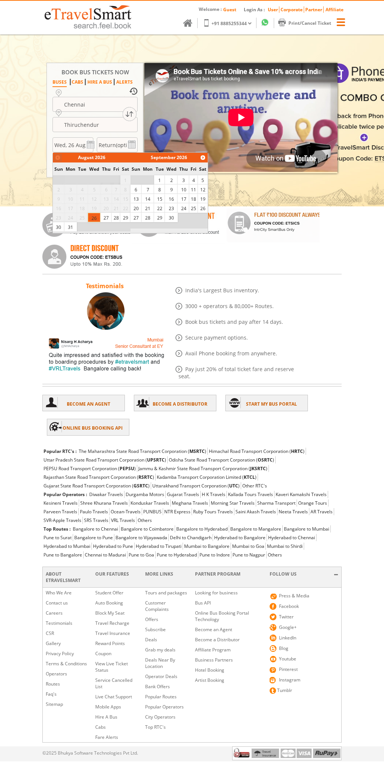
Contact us (57, 603)
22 (159, 208)
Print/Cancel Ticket (309, 23)
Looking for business (216, 593)
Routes (53, 684)
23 (171, 208)
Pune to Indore (215, 555)
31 (70, 227)
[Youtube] (273, 659)
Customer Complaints (157, 606)
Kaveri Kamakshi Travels (301, 494)
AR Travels (321, 511)
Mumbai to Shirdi (285, 546)
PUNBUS (152, 511)
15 (159, 199)
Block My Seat (109, 613)
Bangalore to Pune (93, 537)
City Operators (160, 717)
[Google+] (273, 627)
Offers (151, 619)
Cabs (100, 727)
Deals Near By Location (160, 663)
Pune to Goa (141, 555)
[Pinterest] (273, 669)
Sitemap (54, 704)
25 (193, 208)
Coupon (103, 653)
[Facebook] (273, 606)
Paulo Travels (94, 511)
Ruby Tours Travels (213, 511)
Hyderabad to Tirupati (159, 546)
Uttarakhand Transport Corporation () (196, 486)
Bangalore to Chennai (95, 529)
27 (106, 218)
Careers (54, 613)
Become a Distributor (217, 639)
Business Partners (214, 660)
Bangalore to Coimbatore (147, 529)
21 (147, 208)
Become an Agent (213, 629)
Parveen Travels (60, 511)
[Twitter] (273, 617)
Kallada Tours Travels (250, 494)
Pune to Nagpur (248, 555)
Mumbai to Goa (248, 546)
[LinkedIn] (273, 638)
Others (145, 520)
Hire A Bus (106, 717)
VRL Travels (123, 520)
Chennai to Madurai (105, 555)
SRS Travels (96, 520)
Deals (151, 639)
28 (116, 218)
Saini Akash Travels (256, 511)
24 (183, 208)
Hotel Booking (209, 670)
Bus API (203, 603)
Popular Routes (161, 696)
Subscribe (155, 629)
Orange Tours (312, 503)
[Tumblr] (273, 690)
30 (58, 227)
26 (94, 218)
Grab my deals (160, 650)
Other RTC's (254, 486)
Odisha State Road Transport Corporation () (221, 460)
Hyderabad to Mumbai (67, 546)
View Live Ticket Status (111, 666)
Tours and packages (166, 593)
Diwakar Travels (106, 494)
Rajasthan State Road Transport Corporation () (99, 477)
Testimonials (59, 623)
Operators (56, 674)
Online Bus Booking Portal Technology (222, 616)
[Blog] (273, 648)
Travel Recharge (112, 623)
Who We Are (59, 593)
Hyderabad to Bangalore (240, 537)
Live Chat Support (113, 696)
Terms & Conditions (66, 663)
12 (203, 189)
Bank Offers (157, 686)
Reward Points (110, 643)
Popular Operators (164, 707)
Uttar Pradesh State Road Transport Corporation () (105, 460)
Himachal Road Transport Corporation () (256, 451)
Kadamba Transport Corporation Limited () (206, 477)
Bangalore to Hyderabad (202, 529)
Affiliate (335, 9)
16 (171, 199)
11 (193, 189)
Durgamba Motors (145, 494)
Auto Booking (109, 603)
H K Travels (213, 494)
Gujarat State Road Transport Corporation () (97, 486)
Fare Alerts (106, 737)
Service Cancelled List (113, 683)
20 (136, 208)
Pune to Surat (58, 537)
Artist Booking (209, 680)
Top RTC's (155, 727)
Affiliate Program (213, 650)
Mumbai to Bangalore (207, 546)
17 (183, 199)
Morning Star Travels (233, 503)
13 (136, 199)
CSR (50, 633)
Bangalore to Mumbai (306, 529)
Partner (313, 9)
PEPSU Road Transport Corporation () (90, 468)
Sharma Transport (276, 503)
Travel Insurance (112, 633)
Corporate (291, 9)
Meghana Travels (190, 503)
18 (193, 199)
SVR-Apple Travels (62, 520)
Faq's (51, 694)
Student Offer (109, 593)
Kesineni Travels (61, 503)
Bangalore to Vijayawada (141, 537)
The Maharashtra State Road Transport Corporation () (142, 451)
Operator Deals (161, 676)
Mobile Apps (108, 707)
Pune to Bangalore (63, 555)
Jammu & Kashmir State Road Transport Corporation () (202, 468)
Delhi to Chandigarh (191, 537)
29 (125, 218)
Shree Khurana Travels (104, 503)
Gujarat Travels (183, 494)
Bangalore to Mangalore (255, 529)
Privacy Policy (60, 653)
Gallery (53, 643)
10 (183, 189)
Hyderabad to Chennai (291, 537)
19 (203, 199)
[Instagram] (273, 680)
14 (147, 199)
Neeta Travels (293, 511)
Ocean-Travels (126, 511)
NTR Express (177, 511)
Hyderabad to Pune (113, 546)
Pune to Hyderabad (177, 555)
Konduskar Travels (149, 503)
